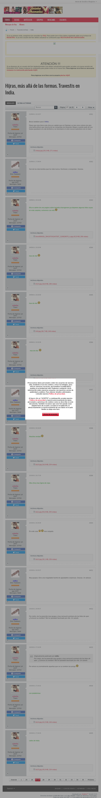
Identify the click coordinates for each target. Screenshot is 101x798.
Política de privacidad (57, 394)
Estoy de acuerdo (50, 414)
